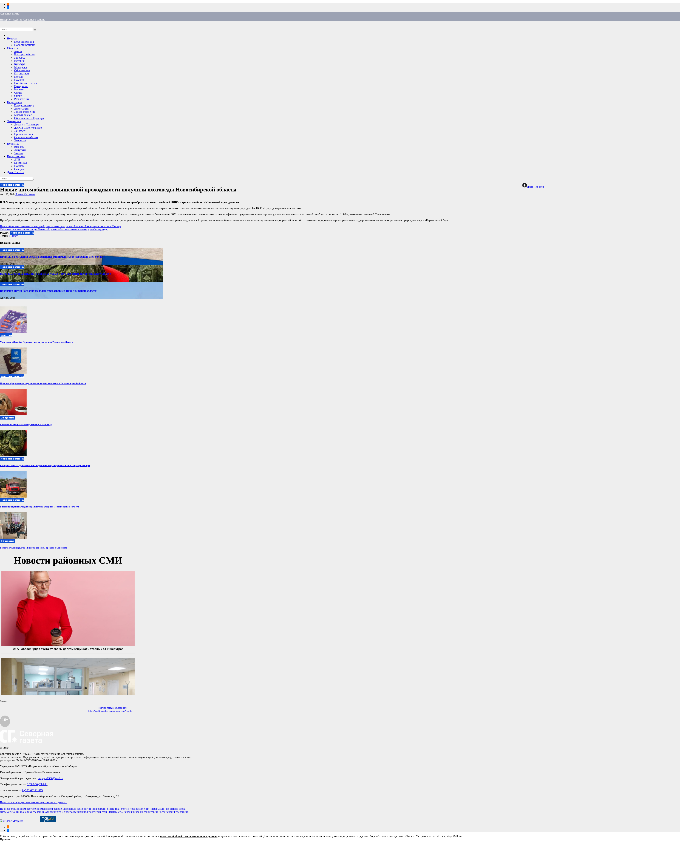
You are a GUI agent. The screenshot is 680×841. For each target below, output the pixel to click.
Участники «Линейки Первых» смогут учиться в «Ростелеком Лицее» (36, 342)
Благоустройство (24, 54)
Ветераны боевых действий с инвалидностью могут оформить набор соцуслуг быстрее (55, 273)
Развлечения (21, 99)
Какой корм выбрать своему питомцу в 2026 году (26, 424)
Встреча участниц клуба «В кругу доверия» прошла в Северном (33, 547)
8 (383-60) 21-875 (32, 790)
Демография (21, 108)
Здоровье (19, 57)
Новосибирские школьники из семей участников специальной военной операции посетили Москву (60, 226)
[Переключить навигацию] (1, 26)
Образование (22, 70)
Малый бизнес (23, 114)
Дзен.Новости (15, 172)
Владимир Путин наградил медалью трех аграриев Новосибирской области (48, 290)
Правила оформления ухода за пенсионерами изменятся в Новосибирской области (52, 256)
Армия (18, 51)
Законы (18, 153)
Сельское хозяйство (26, 137)
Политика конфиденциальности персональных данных (33, 802)
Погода (18, 76)
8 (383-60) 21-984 (37, 784)
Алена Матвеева (25, 194)
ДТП (17, 159)
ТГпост (13, 235)
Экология (20, 140)
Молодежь (20, 67)
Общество (13, 48)
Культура (19, 63)
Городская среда (24, 105)
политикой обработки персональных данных (188, 836)
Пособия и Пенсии (25, 83)
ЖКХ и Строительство (28, 127)
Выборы (19, 146)
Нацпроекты (14, 102)
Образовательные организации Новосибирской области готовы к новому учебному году (53, 229)
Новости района (24, 41)
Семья (18, 92)
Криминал (20, 162)
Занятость (20, 130)
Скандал (19, 169)
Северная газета (9, 13)
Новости (12, 38)
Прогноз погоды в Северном (112, 708)
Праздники (21, 86)
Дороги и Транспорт (26, 124)
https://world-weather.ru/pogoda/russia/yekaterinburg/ (113, 711)
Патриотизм (21, 73)
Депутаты (20, 149)
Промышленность (25, 134)
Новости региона (24, 44)
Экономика (14, 121)
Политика (13, 143)
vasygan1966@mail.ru (50, 778)
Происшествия (16, 156)
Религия (19, 89)
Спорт (18, 95)
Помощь (19, 79)
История (19, 60)
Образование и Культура (29, 118)
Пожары (19, 165)
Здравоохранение (24, 111)
